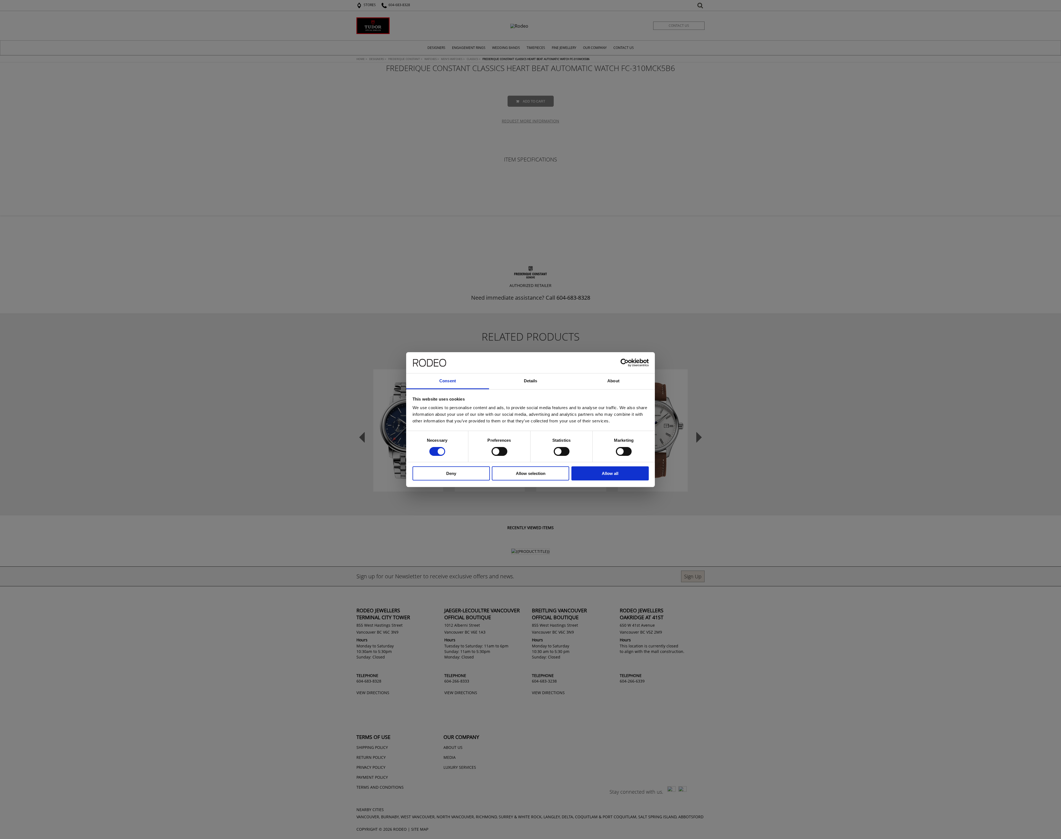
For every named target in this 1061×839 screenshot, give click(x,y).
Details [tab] (530, 380)
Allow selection (530, 473)
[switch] (499, 451)
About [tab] (613, 380)
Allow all (610, 473)
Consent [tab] (447, 380)
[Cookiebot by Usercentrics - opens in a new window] (624, 363)
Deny (451, 473)
